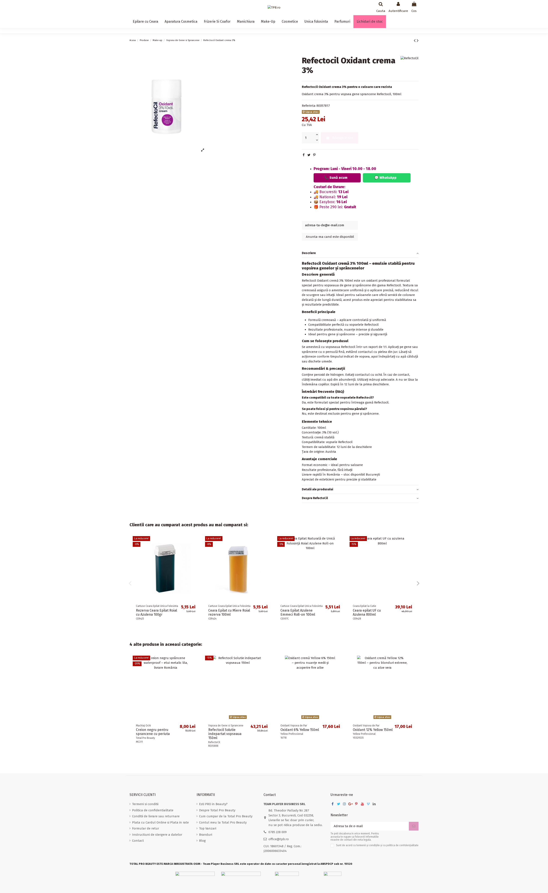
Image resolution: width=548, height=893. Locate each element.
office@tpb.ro (278, 839)
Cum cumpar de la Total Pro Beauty (225, 816)
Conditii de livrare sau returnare (156, 816)
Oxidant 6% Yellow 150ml (299, 730)
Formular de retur (145, 828)
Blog (202, 841)
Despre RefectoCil (315, 498)
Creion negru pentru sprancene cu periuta (153, 732)
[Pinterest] (314, 155)
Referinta (309, 106)
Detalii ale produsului (317, 489)
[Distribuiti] (304, 155)
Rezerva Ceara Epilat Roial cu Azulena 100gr (156, 612)
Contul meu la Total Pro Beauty (223, 822)
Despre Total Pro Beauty (217, 810)
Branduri (205, 835)
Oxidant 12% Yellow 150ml (373, 730)
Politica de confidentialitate (152, 810)
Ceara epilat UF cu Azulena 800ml (367, 612)
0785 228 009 (277, 832)
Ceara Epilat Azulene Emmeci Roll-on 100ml (297, 612)
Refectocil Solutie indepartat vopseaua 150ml (224, 734)
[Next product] (417, 40)
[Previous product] (415, 40)
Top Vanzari (207, 828)
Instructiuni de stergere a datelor (157, 835)
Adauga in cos (342, 138)
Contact (138, 841)
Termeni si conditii (145, 804)
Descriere (309, 253)
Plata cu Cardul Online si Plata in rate (160, 822)
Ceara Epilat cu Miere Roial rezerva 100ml (229, 612)
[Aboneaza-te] (413, 826)
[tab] (360, 253)
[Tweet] (308, 155)
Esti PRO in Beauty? (213, 804)
